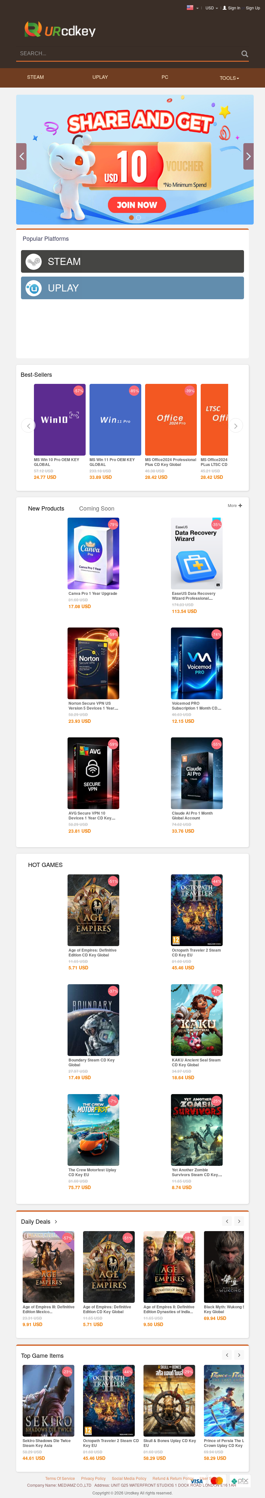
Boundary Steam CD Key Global (92, 1062)
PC (165, 76)
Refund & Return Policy (173, 1478)
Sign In (234, 7)
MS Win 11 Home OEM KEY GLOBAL (225, 462)
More (233, 505)
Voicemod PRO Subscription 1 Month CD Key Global (194, 708)
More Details (60, 450)
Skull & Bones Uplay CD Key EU (109, 1443)
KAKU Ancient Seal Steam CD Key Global (196, 1062)
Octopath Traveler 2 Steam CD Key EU (196, 952)
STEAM (35, 76)
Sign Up (253, 7)
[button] (21, 156)
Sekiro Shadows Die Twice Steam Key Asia (228, 1443)
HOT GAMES (45, 864)
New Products (46, 507)
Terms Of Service (60, 1478)
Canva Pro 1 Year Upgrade (93, 593)
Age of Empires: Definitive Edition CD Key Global (93, 952)
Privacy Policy (93, 1478)
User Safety (210, 1478)
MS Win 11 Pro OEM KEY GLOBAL (56, 462)
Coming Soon (96, 507)
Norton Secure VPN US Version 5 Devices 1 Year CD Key (91, 708)
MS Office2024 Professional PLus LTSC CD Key (170, 462)
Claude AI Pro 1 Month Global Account (192, 815)
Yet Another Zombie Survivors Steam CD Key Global (195, 1174)
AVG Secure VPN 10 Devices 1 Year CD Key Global (90, 818)
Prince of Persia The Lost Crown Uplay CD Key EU (166, 1443)
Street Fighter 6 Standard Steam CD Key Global (227, 1309)
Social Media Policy (129, 1478)
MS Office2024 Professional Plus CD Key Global (115, 462)
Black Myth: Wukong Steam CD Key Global (172, 1309)
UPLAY (100, 76)
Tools (228, 77)
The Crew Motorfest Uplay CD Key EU (92, 1172)
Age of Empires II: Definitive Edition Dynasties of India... (108, 1309)
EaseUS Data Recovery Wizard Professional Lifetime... (194, 598)
